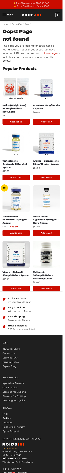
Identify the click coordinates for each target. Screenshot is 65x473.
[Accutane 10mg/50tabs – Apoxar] (46, 87)
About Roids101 (11, 349)
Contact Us (9, 353)
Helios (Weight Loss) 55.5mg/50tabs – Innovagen (14, 108)
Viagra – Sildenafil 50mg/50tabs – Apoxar (15, 274)
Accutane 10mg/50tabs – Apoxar (46, 107)
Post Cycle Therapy (13, 426)
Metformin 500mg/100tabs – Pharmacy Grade (43, 275)
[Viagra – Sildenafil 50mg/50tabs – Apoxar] (16, 254)
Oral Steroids (10, 387)
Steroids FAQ (10, 357)
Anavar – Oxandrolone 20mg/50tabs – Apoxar (46, 162)
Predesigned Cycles (13, 400)
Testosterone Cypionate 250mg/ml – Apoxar (15, 164)
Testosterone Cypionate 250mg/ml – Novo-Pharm (46, 219)
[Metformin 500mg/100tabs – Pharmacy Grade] (46, 254)
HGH (5, 413)
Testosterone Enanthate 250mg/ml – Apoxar (15, 219)
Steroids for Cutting (14, 396)
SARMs (6, 418)
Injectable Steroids (13, 383)
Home (5, 24)
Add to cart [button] (46, 121)
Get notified (16, 121)
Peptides (7, 422)
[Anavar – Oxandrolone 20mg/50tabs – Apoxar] (46, 143)
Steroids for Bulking (14, 391)
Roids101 (10, 469)
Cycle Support (10, 431)
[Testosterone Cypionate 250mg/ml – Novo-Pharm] (46, 198)
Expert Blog (9, 366)
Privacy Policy (10, 361)
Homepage (50, 53)
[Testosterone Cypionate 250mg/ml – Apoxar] (16, 143)
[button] (57, 15)
